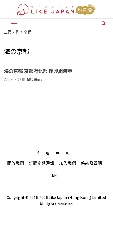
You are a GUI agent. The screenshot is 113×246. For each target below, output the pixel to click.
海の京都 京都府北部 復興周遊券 (38, 71)
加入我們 (67, 163)
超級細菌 (33, 79)
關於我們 (15, 163)
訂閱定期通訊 (41, 163)
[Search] (104, 23)
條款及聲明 (91, 163)
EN (54, 175)
